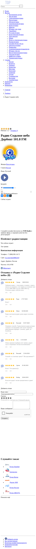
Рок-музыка (13, 16)
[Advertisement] (18, 114)
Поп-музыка (13, 20)
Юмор (11, 38)
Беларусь (12, 63)
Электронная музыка (16, 18)
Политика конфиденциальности (16, 543)
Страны (7, 60)
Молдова (12, 69)
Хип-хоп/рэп (13, 36)
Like (33, 192)
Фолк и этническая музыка (18, 40)
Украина (12, 65)
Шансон (11, 27)
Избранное (8, 85)
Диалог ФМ (14, 482)
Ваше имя (4, 392)
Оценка (3, 396)
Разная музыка (14, 42)
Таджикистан (13, 76)
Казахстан (12, 67)
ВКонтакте (7, 268)
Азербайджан (13, 80)
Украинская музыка (15, 58)
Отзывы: (14, 130)
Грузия (11, 74)
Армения (12, 72)
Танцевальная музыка (16, 24)
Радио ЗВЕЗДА (15, 493)
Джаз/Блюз (12, 31)
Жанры (7, 13)
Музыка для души (15, 29)
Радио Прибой (15, 467)
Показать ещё (5, 497)
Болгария (12, 78)
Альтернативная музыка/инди (19, 49)
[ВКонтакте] (2, 195)
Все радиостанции (11, 541)
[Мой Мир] (7, 195)
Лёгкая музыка (14, 22)
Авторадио (13, 472)
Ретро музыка (13, 25)
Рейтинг (7, 83)
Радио (7, 11)
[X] (10, 195)
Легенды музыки (14, 45)
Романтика (12, 47)
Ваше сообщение (6, 408)
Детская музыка (14, 54)
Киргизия (12, 71)
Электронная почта (7, 394)
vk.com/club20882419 (12, 258)
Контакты (8, 546)
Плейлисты (9, 82)
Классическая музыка (16, 34)
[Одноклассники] (5, 195)
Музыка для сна (14, 51)
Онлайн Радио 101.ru (16, 43)
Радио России (14, 488)
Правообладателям (11, 544)
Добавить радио (12, 539)
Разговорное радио (15, 15)
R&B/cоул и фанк (15, 56)
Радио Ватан (14, 477)
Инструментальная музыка (18, 53)
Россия (11, 62)
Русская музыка (14, 33)
